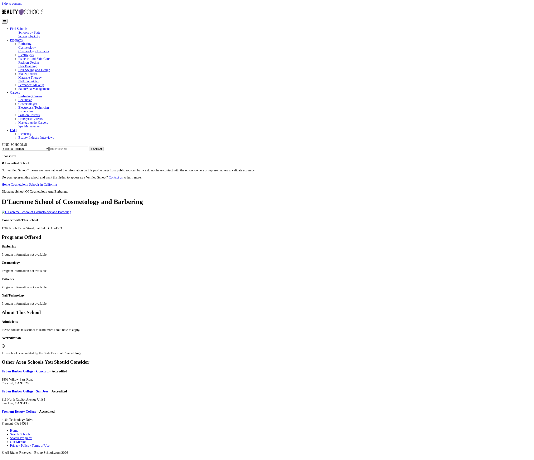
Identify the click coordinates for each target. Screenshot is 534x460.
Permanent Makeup (31, 85)
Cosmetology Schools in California (34, 184)
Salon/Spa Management (34, 88)
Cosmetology (27, 47)
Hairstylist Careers (30, 119)
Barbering (24, 43)
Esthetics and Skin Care (34, 58)
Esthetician (25, 111)
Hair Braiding (27, 66)
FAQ (13, 130)
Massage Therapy (30, 77)
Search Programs (21, 438)
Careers (15, 92)
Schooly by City (29, 36)
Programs (16, 40)
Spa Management (29, 126)
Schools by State (29, 32)
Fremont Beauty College (19, 411)
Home (6, 184)
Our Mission (18, 442)
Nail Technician (28, 81)
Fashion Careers (29, 115)
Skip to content (11, 3)
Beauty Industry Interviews (36, 137)
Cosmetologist (27, 104)
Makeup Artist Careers (33, 122)
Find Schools (18, 28)
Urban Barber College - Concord (25, 371)
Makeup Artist (27, 73)
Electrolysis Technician (33, 107)
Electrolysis (26, 55)
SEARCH (96, 148)
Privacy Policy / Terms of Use (29, 445)
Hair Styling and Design (34, 70)
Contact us (116, 177)
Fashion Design (28, 62)
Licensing (24, 134)
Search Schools (20, 434)
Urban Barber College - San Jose (25, 391)
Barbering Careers (30, 96)
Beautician (25, 100)
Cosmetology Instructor (33, 51)
